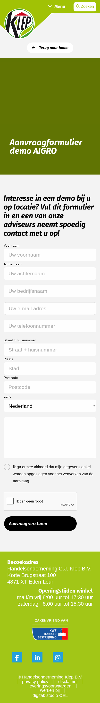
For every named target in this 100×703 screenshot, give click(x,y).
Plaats (8, 359)
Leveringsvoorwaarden (50, 686)
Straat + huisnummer (20, 340)
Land (7, 396)
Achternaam (13, 264)
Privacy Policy (35, 681)
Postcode (11, 378)
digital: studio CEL (50, 695)
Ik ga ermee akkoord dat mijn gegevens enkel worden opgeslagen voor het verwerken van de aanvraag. (53, 474)
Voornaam (11, 245)
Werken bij (50, 690)
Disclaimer (68, 681)
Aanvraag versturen (28, 523)
